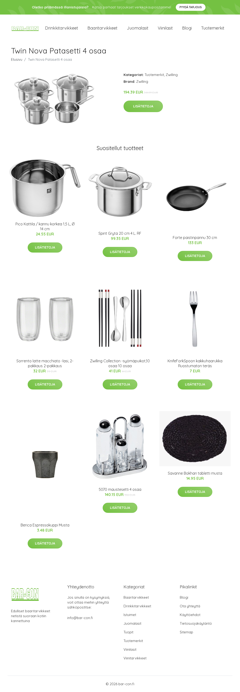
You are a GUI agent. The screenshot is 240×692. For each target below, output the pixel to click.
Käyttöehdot (190, 615)
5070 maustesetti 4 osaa (120, 489)
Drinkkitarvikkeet (61, 28)
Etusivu (16, 59)
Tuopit (128, 632)
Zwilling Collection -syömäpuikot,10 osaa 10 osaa (120, 363)
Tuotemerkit (212, 28)
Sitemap (186, 632)
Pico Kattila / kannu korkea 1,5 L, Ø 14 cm (45, 226)
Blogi (187, 28)
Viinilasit (165, 28)
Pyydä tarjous (191, 7)
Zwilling (172, 74)
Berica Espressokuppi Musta (45, 525)
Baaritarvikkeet (102, 28)
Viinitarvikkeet (135, 658)
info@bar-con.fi (80, 618)
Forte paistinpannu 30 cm (195, 237)
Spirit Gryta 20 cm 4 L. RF (119, 233)
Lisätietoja (143, 106)
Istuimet (130, 615)
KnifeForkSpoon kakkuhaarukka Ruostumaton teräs (195, 363)
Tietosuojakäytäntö (196, 623)
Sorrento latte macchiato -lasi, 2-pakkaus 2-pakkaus (44, 363)
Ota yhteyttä (190, 606)
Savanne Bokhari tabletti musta (195, 473)
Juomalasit (137, 28)
